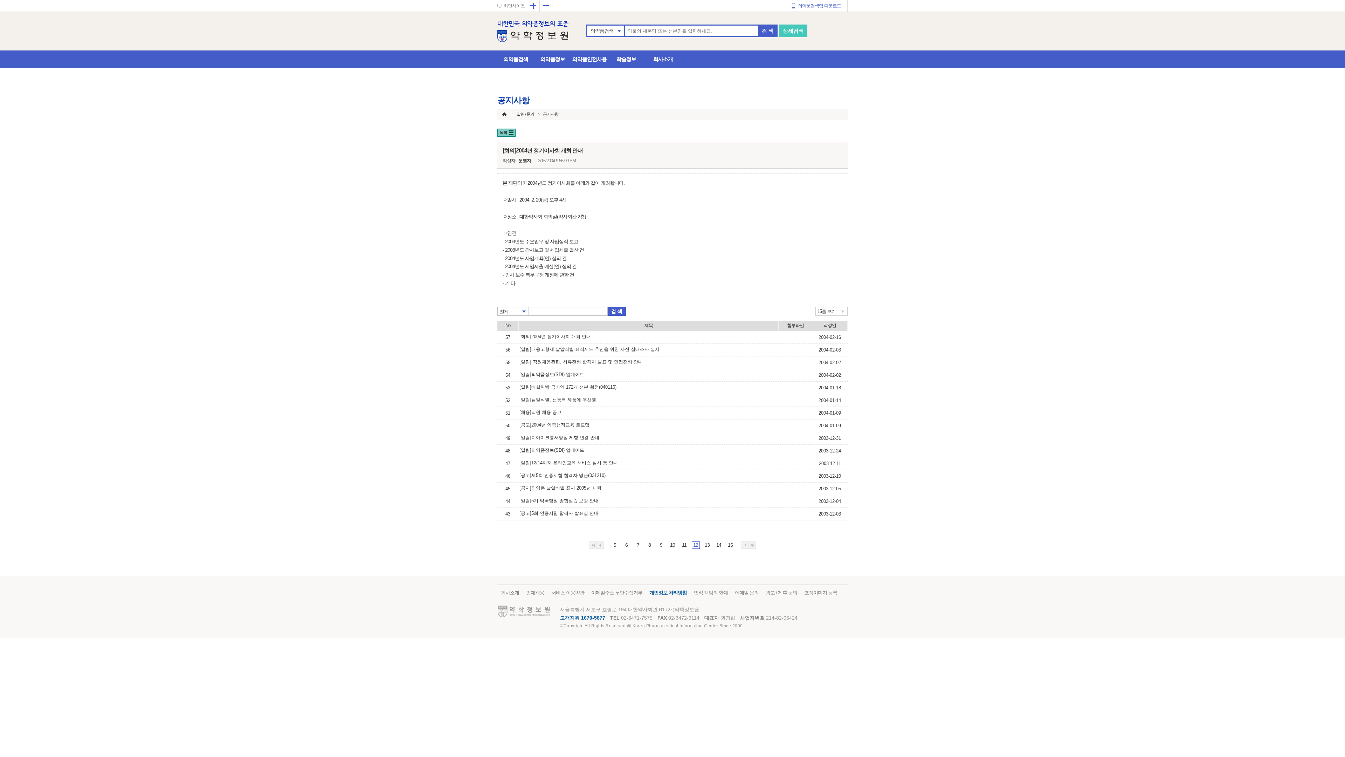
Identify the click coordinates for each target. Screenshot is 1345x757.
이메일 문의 (747, 592)
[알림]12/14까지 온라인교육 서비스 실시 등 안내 (568, 462)
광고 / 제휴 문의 (781, 592)
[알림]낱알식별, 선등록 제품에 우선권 (557, 399)
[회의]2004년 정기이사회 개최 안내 (555, 336)
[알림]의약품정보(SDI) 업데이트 (551, 374)
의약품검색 (602, 31)
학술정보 (626, 59)
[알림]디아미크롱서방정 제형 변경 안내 (559, 437)
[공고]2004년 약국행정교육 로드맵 (554, 425)
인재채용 (535, 592)
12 (695, 545)
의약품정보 (552, 59)
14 (718, 545)
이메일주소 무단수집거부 (616, 592)
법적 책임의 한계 (711, 592)
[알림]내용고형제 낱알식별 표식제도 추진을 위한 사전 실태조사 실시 (589, 349)
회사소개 (663, 59)
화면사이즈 (514, 5)
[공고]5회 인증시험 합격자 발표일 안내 (559, 513)
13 (707, 545)
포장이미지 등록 (820, 592)
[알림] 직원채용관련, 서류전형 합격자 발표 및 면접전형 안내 (581, 361)
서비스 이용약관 (567, 592)
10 (672, 545)
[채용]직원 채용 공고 (540, 412)
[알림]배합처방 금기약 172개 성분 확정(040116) (567, 387)
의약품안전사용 (589, 59)
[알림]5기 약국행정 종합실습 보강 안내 (559, 500)
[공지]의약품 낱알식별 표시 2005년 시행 (560, 488)
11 (684, 545)
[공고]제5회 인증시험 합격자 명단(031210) (562, 475)
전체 (504, 311)
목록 (503, 132)
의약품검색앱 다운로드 (819, 5)
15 (730, 545)
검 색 (768, 31)
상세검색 (793, 31)
